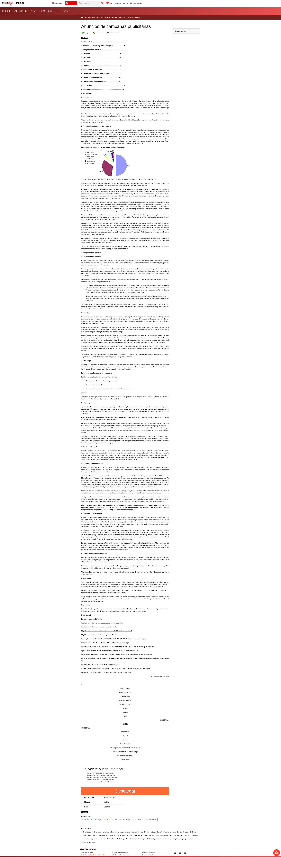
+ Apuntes (117, 3)
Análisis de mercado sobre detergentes (100, 780)
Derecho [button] (186, 832)
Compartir (87, 33)
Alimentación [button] (114, 832)
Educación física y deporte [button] (115, 835)
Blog (111, 3)
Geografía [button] (172, 835)
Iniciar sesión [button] (137, 3)
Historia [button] (180, 835)
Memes (125, 3)
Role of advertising (150, 819)
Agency (106, 819)
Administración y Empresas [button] (91, 832)
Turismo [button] (191, 839)
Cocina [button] (179, 832)
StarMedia (84, 854)
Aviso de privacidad (147, 854)
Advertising (137, 819)
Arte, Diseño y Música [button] (148, 832)
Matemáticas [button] (111, 839)
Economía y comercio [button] (89, 835)
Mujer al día (102, 854)
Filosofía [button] (152, 835)
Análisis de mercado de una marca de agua (102, 777)
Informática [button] (86, 839)
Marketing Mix (87, 819)
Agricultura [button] (105, 832)
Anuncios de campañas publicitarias (99, 782)
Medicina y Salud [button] (122, 839)
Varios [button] (84, 842)
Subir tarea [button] (72, 3)
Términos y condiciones (148, 852)
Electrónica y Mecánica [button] (134, 835)
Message (98, 819)
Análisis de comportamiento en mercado (101, 775)
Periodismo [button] (133, 839)
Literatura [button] (102, 839)
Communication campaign (121, 819)
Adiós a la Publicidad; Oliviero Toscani (100, 773)
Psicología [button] (142, 839)
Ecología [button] (193, 832)
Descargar (125, 791)
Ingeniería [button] (94, 839)
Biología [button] (159, 832)
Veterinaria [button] (91, 842)
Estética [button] (145, 835)
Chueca (95, 854)
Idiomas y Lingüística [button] (191, 835)
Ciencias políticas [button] (170, 832)
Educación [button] (101, 835)
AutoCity (90, 854)
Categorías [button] (58, 3)
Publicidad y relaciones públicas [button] (158, 839)
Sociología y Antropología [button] (178, 839)
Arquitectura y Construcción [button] (130, 832)
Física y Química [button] (162, 835)
